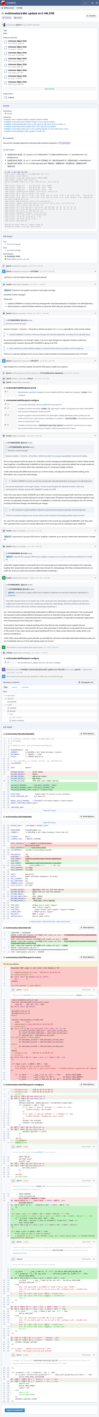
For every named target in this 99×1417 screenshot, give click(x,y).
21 (8, 404)
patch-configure (18, 720)
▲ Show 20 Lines (35, 921)
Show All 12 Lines (49, 810)
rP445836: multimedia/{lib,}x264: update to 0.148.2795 (24, 131)
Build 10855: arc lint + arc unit (18, 259)
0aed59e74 (32, 392)
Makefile (13, 702)
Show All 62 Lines (49, 921)
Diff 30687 (35, 271)
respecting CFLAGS (32, 421)
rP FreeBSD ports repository (51, 373)
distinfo (12, 711)
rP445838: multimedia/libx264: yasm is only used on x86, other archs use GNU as (34, 124)
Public (19, 17)
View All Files (49, 89)
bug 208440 (43, 404)
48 (8, 415)
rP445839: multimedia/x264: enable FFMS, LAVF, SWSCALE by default (30, 126)
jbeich (18, 25)
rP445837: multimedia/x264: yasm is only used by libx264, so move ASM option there (36, 129)
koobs (9, 113)
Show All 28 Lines (49, 822)
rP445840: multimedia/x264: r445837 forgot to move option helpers (29, 122)
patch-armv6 (17, 717)
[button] (97, 3)
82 (8, 425)
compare (58, 329)
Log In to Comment (15, 1410)
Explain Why (87, 669)
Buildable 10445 (13, 256)
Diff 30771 (35, 361)
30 (8, 408)
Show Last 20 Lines (63, 921)
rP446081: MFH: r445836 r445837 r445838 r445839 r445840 (26, 119)
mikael (11, 97)
